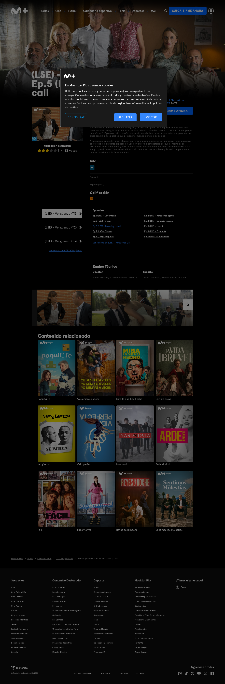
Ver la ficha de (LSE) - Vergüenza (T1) (111, 242)
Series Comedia (18, 638)
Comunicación (141, 652)
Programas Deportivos (62, 643)
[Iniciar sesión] (211, 11)
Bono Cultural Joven (144, 638)
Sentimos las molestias (169, 529)
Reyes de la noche (127, 529)
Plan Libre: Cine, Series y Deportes (150, 615)
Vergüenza (44, 464)
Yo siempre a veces (88, 399)
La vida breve (163, 399)
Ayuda (183, 587)
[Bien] (51, 150)
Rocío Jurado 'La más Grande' (65, 624)
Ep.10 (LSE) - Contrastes (156, 236)
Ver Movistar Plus (142, 587)
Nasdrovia (122, 464)
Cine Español (17, 597)
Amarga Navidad (59, 601)
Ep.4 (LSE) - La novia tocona (158, 221)
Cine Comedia (17, 601)
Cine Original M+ (18, 592)
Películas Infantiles (19, 620)
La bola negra (58, 592)
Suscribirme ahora (187, 11)
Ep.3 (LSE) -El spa (102, 221)
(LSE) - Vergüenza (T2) (61, 227)
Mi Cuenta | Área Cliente (145, 597)
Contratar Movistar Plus (145, 610)
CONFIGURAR (76, 117)
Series (45, 11)
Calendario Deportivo (103, 643)
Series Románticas (19, 633)
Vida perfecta (85, 464)
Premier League (101, 601)
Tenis (121, 11)
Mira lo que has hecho (129, 399)
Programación (100, 652)
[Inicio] (19, 10)
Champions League (102, 592)
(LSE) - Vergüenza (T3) (61, 241)
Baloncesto (98, 615)
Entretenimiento (18, 647)
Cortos (14, 610)
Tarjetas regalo (141, 647)
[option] (64, 308)
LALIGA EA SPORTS (102, 597)
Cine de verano (18, 615)
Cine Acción (16, 606)
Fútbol (72, 11)
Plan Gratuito (141, 629)
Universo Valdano (101, 610)
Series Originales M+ (20, 629)
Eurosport (98, 638)
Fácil (40, 529)
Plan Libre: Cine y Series (145, 620)
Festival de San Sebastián (63, 633)
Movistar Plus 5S (59, 652)
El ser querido (58, 587)
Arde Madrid (163, 464)
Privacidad (123, 673)
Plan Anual (139, 633)
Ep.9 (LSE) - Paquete (103, 236)
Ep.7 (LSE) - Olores (102, 231)
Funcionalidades (142, 592)
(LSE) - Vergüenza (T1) (60, 213)
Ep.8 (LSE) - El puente (155, 231)
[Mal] (43, 150)
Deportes (138, 11)
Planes (138, 624)
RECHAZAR (125, 117)
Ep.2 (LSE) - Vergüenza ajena (159, 215)
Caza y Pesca (58, 647)
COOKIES (140, 673)
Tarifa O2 (139, 643)
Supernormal (84, 529)
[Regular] (47, 150)
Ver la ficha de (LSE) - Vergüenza (65, 250)
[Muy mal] (39, 150)
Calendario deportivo (97, 11)
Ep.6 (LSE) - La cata (154, 226)
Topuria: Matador (101, 629)
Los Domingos (58, 597)
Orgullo (14, 652)
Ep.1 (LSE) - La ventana (104, 215)
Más (153, 11)
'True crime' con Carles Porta (65, 629)
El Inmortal (57, 606)
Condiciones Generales (145, 601)
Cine (58, 11)
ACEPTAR (151, 117)
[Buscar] (165, 10)
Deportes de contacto (103, 633)
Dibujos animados (60, 638)
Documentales (17, 643)
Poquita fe (44, 399)
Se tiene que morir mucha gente (66, 610)
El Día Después (100, 606)
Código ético (140, 606)
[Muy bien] (55, 150)
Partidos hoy (99, 647)
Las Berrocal (58, 620)
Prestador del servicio (82, 673)
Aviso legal (105, 673)
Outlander (57, 615)
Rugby (96, 624)
